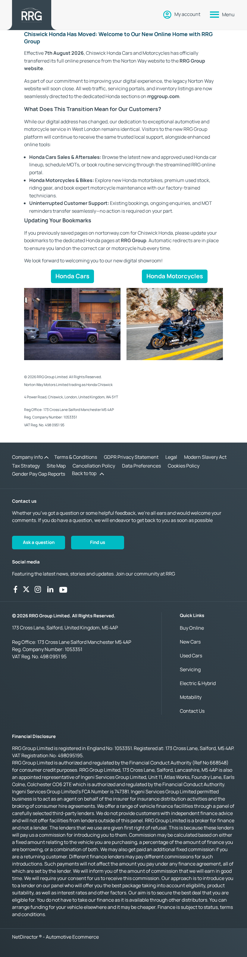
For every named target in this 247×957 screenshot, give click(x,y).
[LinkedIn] (50, 589)
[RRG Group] (31, 15)
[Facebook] (15, 589)
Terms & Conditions (75, 457)
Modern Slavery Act (205, 457)
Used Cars (191, 655)
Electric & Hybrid (198, 683)
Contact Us (192, 711)
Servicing (190, 669)
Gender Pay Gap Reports (38, 474)
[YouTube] (63, 589)
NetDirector (25, 937)
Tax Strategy (26, 465)
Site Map (56, 465)
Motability (191, 697)
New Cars (190, 641)
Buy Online (192, 628)
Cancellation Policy (94, 465)
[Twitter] (26, 589)
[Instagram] (38, 589)
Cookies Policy (183, 465)
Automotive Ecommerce (72, 937)
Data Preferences (141, 465)
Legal (171, 457)
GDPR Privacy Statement (131, 457)
